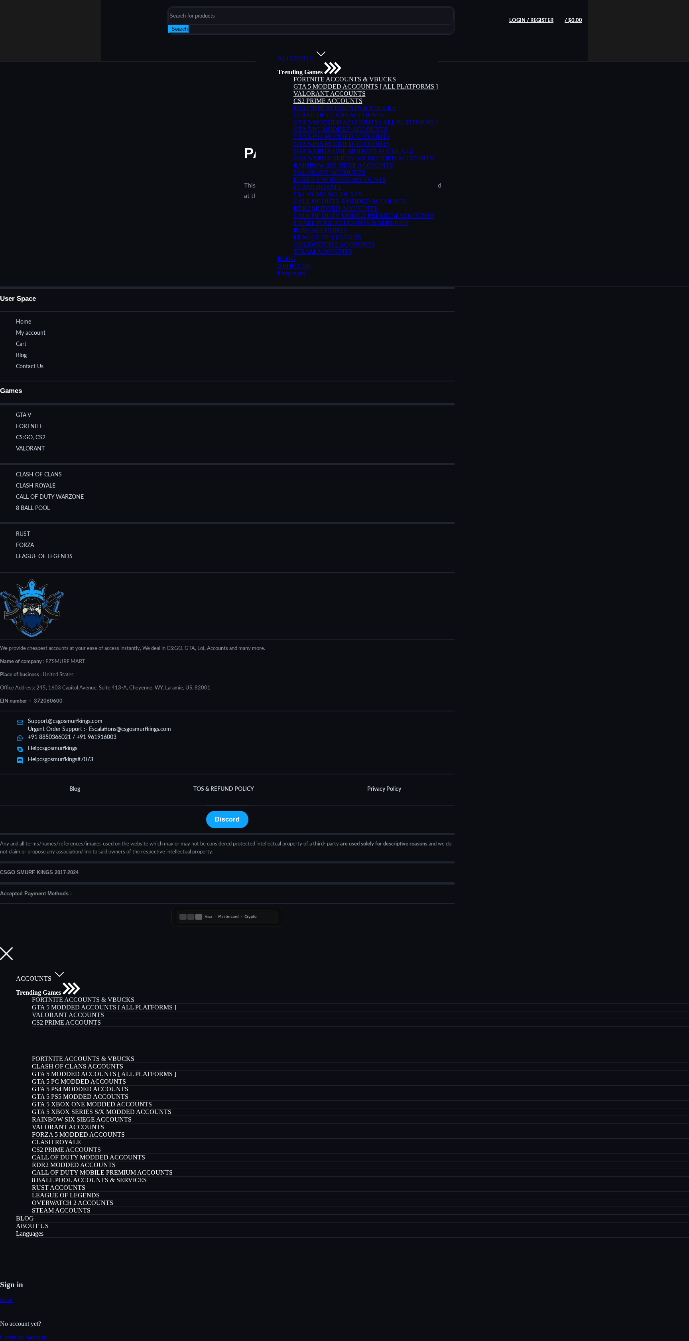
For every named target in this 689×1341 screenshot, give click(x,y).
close (6, 1299)
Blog (74, 789)
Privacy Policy (384, 789)
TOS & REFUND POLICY (223, 789)
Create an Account (23, 1337)
